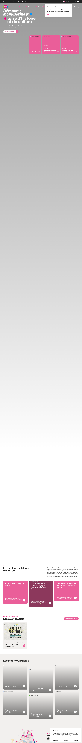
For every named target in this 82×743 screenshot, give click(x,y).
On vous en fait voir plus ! (70, 618)
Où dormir (40, 6)
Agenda (23, 6)
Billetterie (24, 1)
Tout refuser (55, 740)
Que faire (17, 6)
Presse (19, 1)
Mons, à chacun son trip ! (10, 31)
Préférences (66, 740)
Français (75, 1)
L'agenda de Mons (72, 6)
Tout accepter (75, 740)
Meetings (15, 1)
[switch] (64, 1)
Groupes (5, 1)
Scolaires (10, 1)
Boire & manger (31, 6)
